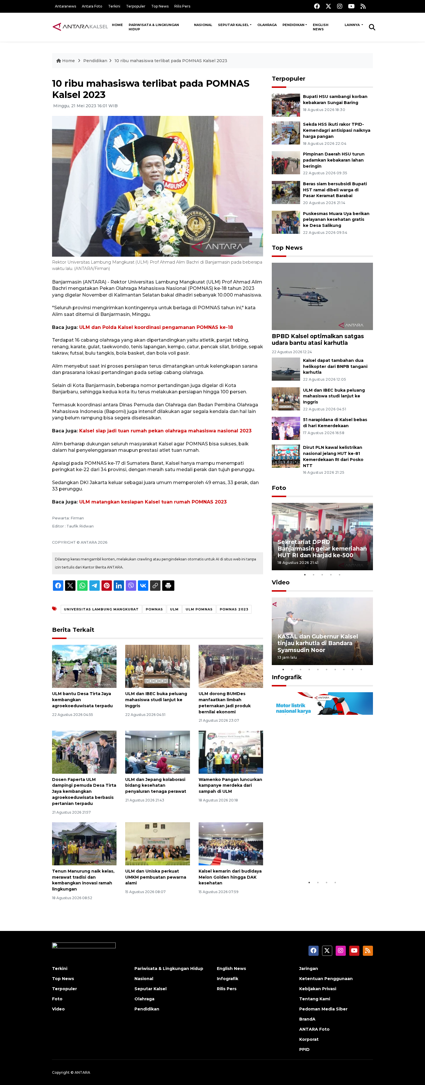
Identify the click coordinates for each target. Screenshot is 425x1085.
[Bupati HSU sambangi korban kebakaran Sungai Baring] (286, 105)
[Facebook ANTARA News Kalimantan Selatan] (317, 6)
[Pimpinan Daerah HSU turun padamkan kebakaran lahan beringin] (286, 162)
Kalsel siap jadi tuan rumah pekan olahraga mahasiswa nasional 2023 (165, 431)
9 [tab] (353, 669)
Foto (279, 487)
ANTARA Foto (314, 1029)
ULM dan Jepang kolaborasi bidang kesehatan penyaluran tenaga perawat (155, 785)
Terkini (114, 6)
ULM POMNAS (199, 609)
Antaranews (65, 6)
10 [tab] (361, 669)
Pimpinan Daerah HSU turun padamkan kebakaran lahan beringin (334, 160)
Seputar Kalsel (233, 25)
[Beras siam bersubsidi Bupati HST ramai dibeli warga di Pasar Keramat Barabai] (286, 192)
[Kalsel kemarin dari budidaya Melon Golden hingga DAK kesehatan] (231, 843)
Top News (160, 6)
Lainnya (353, 25)
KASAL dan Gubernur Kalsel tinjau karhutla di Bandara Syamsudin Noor (318, 643)
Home (117, 25)
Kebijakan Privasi (317, 988)
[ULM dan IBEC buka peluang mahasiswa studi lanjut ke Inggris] (157, 666)
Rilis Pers (182, 6)
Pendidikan (293, 25)
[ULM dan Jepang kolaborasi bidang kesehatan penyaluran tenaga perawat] (157, 751)
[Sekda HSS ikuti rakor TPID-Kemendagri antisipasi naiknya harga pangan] (286, 132)
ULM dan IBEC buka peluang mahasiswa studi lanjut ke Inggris (156, 699)
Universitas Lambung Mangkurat (101, 609)
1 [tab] (305, 574)
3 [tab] (322, 574)
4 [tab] (331, 574)
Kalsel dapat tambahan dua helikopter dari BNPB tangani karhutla (335, 366)
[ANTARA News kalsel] (80, 27)
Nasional (203, 25)
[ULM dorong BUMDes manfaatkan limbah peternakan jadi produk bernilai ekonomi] (231, 666)
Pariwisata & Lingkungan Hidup (154, 27)
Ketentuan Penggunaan (326, 978)
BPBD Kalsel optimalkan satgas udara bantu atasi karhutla (318, 339)
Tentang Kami (314, 998)
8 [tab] (344, 669)
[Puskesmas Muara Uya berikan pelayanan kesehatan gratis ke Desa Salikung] (286, 222)
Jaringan (308, 968)
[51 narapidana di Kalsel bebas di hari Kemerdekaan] (286, 428)
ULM (174, 609)
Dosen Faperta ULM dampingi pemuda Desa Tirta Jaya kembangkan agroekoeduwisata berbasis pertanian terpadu (84, 791)
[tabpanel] (322, 536)
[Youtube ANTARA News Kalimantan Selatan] (351, 6)
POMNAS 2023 (234, 609)
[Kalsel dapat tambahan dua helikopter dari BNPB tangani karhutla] (286, 368)
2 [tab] (314, 574)
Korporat (309, 1039)
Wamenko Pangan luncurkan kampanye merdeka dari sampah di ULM (230, 785)
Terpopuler (135, 6)
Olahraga (267, 25)
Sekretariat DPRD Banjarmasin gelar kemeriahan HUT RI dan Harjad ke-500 (322, 548)
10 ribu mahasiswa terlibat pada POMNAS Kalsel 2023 (170, 60)
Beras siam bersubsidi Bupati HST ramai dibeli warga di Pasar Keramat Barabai (335, 190)
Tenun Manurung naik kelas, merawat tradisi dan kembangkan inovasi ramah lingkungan (83, 880)
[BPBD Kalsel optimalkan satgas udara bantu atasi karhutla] (322, 296)
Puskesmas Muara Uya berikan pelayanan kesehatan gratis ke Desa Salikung (336, 219)
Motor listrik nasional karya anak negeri (317, 859)
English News (320, 27)
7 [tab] (335, 669)
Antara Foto (92, 6)
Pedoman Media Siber (323, 1009)
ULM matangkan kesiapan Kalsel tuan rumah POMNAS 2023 (153, 502)
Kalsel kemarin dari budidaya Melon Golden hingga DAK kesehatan (230, 877)
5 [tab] (340, 574)
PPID (304, 1049)
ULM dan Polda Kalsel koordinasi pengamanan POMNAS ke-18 (156, 327)
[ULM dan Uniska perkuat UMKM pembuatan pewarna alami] (157, 843)
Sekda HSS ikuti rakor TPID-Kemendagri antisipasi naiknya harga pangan (336, 130)
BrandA (307, 1019)
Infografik (287, 677)
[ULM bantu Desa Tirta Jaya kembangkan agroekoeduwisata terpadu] (84, 666)
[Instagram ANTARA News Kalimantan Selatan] (339, 6)
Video (281, 582)
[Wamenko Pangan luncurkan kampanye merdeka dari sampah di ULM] (231, 751)
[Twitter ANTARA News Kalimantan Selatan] (328, 6)
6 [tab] (327, 669)
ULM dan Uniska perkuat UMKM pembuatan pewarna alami (155, 877)
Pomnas (154, 609)
